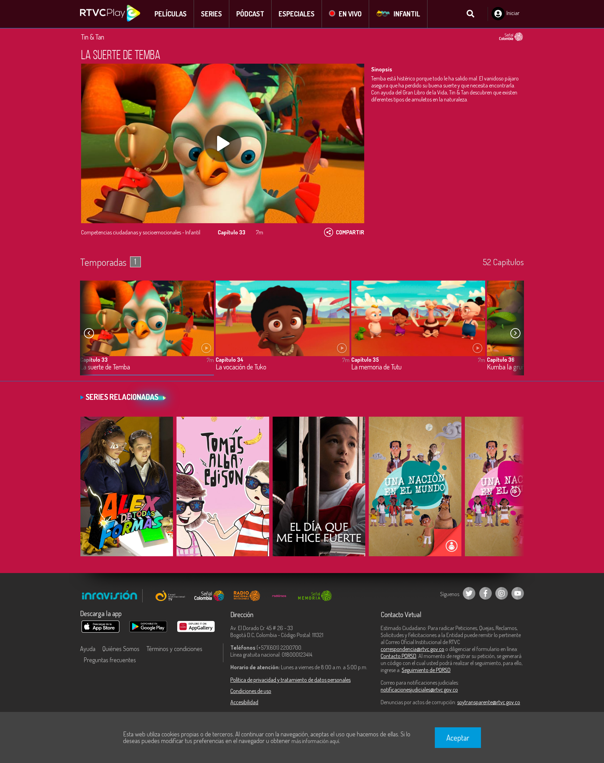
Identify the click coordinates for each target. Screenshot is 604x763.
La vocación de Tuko (241, 367)
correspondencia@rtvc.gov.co (412, 648)
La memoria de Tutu (376, 367)
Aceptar (457, 737)
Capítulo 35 (365, 359)
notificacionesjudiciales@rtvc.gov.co (419, 689)
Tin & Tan (92, 37)
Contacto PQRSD (398, 655)
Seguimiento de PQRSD (426, 669)
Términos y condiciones (174, 648)
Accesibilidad (244, 702)
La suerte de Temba (105, 367)
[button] (515, 333)
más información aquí (315, 740)
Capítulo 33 (94, 359)
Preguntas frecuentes (110, 660)
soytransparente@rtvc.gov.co (488, 702)
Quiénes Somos (120, 648)
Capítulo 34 (229, 359)
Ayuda (87, 648)
